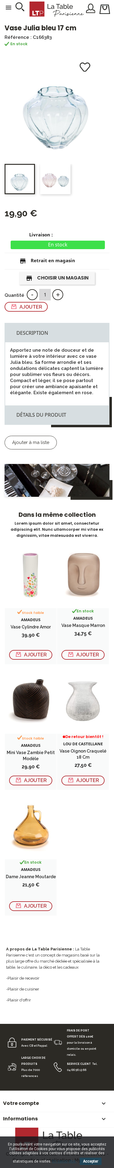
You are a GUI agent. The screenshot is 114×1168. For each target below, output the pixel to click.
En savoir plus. (64, 1161)
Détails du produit (41, 414)
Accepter (90, 1161)
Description (32, 333)
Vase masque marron (83, 625)
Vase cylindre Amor (31, 627)
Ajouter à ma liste (30, 442)
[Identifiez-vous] (91, 8)
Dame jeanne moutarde (31, 876)
